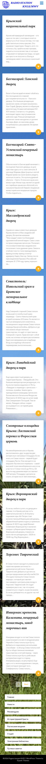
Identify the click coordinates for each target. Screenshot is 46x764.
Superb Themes (23, 760)
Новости (10, 704)
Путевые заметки (14, 748)
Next (26, 684)
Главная (10, 697)
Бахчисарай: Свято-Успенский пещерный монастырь (22, 149)
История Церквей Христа (17, 719)
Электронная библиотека (17, 741)
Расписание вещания (16, 726)
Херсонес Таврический (22, 554)
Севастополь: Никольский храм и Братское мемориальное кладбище (20, 291)
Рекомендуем (13, 712)
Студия (10, 734)
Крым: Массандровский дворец (18, 215)
